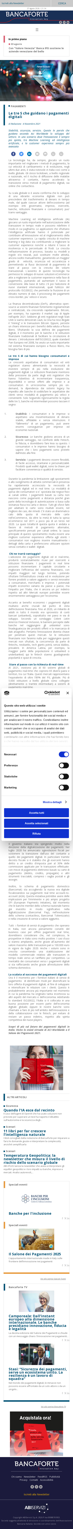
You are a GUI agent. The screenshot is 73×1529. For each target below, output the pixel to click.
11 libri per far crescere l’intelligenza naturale (25, 1132)
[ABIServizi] (36, 1508)
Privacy (23, 1479)
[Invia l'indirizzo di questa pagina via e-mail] (39, 155)
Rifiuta (36, 833)
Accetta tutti (36, 812)
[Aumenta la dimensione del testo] (55, 155)
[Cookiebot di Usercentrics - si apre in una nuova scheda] (45, 693)
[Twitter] (64, 23)
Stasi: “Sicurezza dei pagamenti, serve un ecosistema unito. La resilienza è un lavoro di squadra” (38, 1373)
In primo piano (18, 39)
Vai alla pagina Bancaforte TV (53, 1406)
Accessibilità (46, 1479)
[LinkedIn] (67, 23)
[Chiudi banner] (67, 693)
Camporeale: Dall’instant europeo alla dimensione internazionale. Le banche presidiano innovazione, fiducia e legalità (37, 1322)
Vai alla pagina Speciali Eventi (53, 1278)
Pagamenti (18, 106)
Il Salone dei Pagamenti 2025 (35, 1254)
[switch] (64, 765)
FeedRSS (42, 1476)
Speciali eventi (18, 1184)
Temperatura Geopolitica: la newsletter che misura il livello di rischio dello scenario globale (34, 1159)
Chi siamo (16, 1476)
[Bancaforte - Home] (26, 17)
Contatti (34, 1479)
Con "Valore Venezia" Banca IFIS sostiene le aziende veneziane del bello (36, 50)
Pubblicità (54, 1476)
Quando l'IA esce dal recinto (29, 1110)
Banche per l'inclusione (30, 1213)
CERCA (62, 3)
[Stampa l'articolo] (47, 155)
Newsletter (30, 1476)
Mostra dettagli (52, 801)
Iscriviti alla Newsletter (13, 3)
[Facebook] (60, 23)
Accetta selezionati (36, 823)
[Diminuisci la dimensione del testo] (63, 155)
